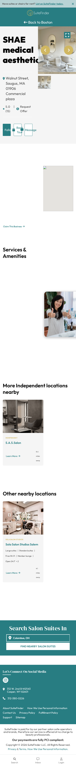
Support (7, 717)
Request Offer (25, 109)
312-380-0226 (16, 698)
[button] (44, 82)
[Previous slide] (45, 50)
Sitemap (20, 717)
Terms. (23, 749)
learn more (11, 456)
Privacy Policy (27, 712)
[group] (57, 50)
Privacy (12, 749)
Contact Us (9, 712)
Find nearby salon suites (38, 646)
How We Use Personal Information (47, 708)
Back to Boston (39, 22)
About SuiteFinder (13, 708)
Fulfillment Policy (48, 712)
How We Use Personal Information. (47, 749)
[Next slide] (68, 50)
